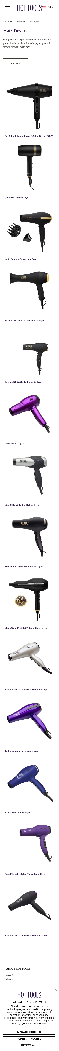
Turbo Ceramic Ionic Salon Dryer (22, 751)
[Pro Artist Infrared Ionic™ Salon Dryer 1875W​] (29, 105)
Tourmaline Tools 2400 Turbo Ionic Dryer (26, 689)
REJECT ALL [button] (29, 1045)
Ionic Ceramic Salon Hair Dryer (21, 259)
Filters (15, 63)
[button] (56, 990)
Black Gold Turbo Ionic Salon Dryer (23, 566)
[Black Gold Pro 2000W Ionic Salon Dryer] (29, 597)
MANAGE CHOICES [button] (29, 1032)
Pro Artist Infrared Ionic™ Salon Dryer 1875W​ (29, 136)
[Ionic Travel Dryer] (29, 413)
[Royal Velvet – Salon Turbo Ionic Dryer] (29, 843)
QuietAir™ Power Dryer (17, 197)
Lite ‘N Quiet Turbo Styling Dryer (22, 505)
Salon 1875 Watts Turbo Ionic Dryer (23, 382)
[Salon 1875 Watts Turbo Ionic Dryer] (29, 351)
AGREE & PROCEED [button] (29, 1038)
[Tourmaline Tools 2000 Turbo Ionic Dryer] (29, 905)
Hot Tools (7, 21)
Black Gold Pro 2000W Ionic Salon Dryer (26, 628)
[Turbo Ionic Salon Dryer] (29, 782)
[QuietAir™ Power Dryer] (29, 167)
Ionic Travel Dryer (14, 443)
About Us (10, 975)
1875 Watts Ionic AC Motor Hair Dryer (24, 320)
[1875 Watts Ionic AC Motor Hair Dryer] (29, 290)
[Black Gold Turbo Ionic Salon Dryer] (29, 536)
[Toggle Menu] (7, 7)
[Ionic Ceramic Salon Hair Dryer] (29, 228)
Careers (9, 979)
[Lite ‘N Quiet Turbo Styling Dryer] (29, 474)
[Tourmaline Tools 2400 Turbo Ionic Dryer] (29, 659)
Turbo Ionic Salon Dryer (17, 812)
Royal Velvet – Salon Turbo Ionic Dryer (25, 874)
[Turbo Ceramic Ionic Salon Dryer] (29, 720)
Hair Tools (20, 21)
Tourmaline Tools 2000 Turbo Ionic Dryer (26, 935)
